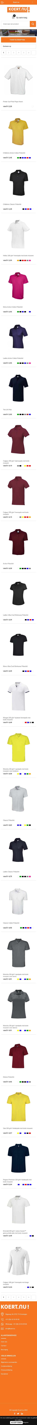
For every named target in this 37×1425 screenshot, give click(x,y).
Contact (3, 1346)
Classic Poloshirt (8, 820)
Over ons (4, 1342)
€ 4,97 (7, 1133)
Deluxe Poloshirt (8, 1077)
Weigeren (25, 1422)
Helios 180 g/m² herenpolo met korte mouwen (18, 255)
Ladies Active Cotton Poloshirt (13, 358)
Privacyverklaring (6, 1370)
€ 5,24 (7, 1287)
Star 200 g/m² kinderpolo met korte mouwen (17, 1128)
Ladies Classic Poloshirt (11, 872)
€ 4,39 (7, 620)
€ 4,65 (7, 825)
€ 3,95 (7, 312)
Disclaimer (4, 1374)
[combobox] (15, 24)
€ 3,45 (7, 158)
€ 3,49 (7, 209)
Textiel (18, 34)
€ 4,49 (7, 722)
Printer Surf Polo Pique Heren (13, 101)
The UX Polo (7, 410)
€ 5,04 (7, 1184)
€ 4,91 (7, 979)
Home (12, 34)
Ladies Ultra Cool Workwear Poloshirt (15, 615)
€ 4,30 (7, 568)
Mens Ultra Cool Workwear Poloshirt (15, 666)
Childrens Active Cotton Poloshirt (14, 153)
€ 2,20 (7, 106)
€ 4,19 (7, 466)
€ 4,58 (7, 774)
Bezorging (4, 1350)
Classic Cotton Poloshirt (11, 923)
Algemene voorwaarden (9, 1362)
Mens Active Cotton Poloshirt (13, 307)
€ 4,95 (7, 1082)
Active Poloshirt (8, 563)
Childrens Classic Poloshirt (12, 204)
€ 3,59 (7, 260)
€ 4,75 (7, 876)
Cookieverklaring (6, 1366)
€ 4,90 (7, 928)
